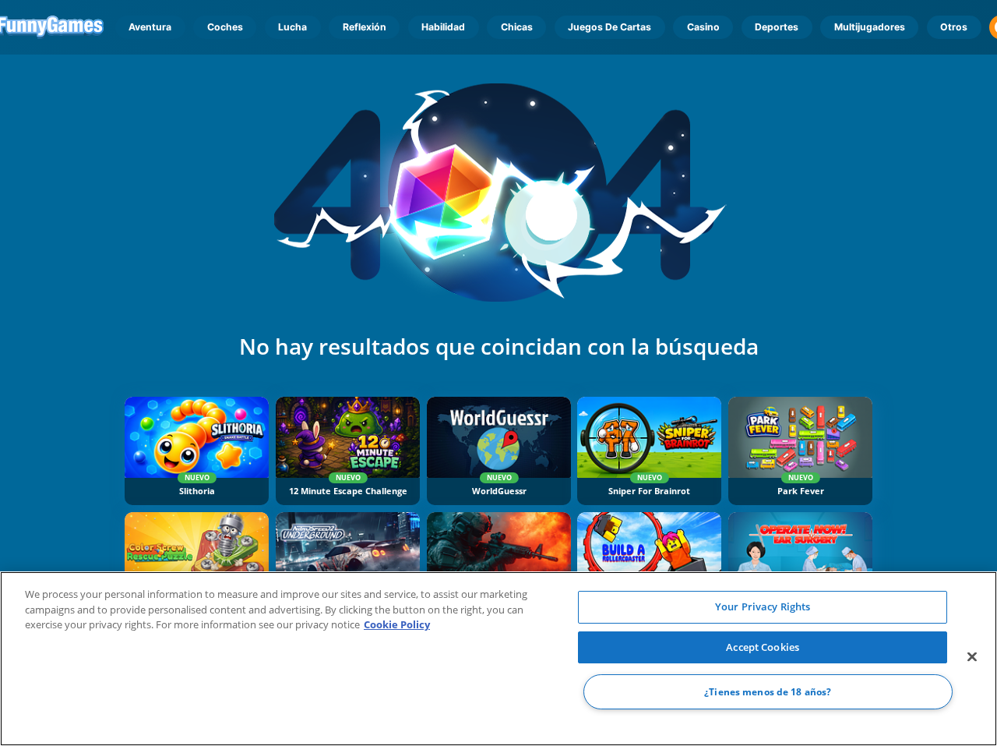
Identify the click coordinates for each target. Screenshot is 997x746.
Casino (703, 27)
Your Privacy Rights (762, 606)
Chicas (517, 27)
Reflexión (364, 27)
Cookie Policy (397, 624)
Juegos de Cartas (609, 27)
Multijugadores (869, 27)
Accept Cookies (762, 647)
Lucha (292, 27)
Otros (953, 27)
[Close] (972, 657)
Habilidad (443, 27)
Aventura (150, 27)
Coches (225, 27)
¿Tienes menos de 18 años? (767, 691)
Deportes (776, 27)
